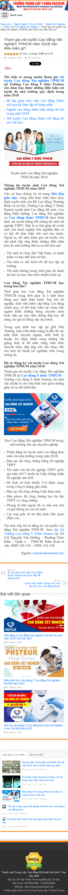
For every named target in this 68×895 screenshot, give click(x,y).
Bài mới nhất (36, 754)
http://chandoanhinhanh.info (38, 886)
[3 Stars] (11, 53)
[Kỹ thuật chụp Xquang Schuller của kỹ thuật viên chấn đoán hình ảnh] (11, 782)
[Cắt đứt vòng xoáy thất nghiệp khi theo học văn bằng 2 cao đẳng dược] (4, 806)
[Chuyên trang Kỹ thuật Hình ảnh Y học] (34, 5)
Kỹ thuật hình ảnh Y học (52, 872)
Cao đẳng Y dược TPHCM (41, 375)
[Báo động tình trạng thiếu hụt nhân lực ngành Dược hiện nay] (11, 796)
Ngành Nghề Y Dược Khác (28, 24)
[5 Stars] (17, 53)
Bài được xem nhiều (14, 754)
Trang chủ (5, 24)
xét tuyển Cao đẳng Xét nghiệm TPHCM (34, 78)
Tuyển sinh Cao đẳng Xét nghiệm (20, 26)
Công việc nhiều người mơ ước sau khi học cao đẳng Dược (42, 584)
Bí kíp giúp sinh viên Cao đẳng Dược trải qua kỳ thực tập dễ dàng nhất (35, 102)
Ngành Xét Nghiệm (55, 24)
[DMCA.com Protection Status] (34, 861)
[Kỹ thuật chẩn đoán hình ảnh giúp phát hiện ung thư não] (3, 819)
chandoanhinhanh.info (48, 553)
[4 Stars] (14, 53)
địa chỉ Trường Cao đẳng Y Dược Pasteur (34, 531)
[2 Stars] (8, 53)
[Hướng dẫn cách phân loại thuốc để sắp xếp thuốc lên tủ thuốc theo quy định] (11, 767)
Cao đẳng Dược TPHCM (29, 217)
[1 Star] (5, 53)
